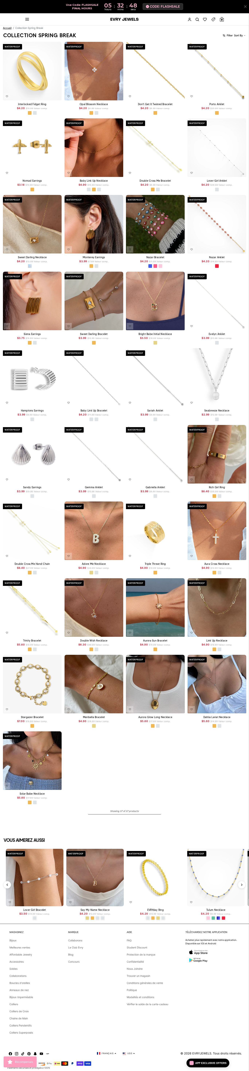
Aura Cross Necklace (216, 564)
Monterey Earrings (94, 257)
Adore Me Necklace (94, 564)
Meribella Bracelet (94, 717)
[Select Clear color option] (35, 266)
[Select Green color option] (213, 918)
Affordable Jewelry (20, 954)
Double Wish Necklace (93, 640)
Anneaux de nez (19, 990)
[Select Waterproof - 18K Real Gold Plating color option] (30, 113)
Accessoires (16, 961)
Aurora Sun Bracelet (155, 640)
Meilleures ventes (19, 947)
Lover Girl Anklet (217, 180)
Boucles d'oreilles (19, 982)
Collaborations (17, 975)
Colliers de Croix (19, 1011)
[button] (27, 19)
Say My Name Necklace (95, 910)
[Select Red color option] (217, 266)
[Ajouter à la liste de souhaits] (7, 96)
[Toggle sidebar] (213, 19)
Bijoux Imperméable (21, 997)
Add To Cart (49, 95)
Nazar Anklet (217, 257)
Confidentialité (135, 961)
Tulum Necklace (215, 910)
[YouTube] (41, 1053)
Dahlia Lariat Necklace (216, 717)
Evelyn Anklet (217, 333)
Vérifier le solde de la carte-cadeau (147, 1004)
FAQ (129, 940)
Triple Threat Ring (155, 564)
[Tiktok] (23, 1053)
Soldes (13, 968)
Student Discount (137, 947)
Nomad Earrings (32, 180)
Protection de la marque (141, 954)
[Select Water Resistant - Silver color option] (88, 189)
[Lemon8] (47, 1053)
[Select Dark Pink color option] (155, 266)
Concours (73, 961)
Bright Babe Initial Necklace (155, 333)
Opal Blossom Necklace (94, 104)
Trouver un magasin (138, 975)
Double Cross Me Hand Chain (32, 564)
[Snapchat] (35, 1053)
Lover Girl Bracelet (34, 910)
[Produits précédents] (7, 884)
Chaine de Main (18, 1018)
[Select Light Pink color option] (160, 266)
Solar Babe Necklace (32, 793)
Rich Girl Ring (217, 487)
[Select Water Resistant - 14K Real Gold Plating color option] (155, 343)
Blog (70, 954)
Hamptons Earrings (32, 410)
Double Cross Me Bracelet (155, 180)
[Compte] (189, 19)
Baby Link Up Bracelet (93, 410)
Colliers (13, 1004)
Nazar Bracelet (155, 257)
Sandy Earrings (32, 487)
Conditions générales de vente (145, 982)
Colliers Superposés (21, 1032)
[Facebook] (10, 1053)
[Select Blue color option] (150, 266)
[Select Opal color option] (30, 266)
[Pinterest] (29, 1053)
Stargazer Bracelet (32, 717)
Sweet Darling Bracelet (94, 333)
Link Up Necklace (216, 640)
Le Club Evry (75, 947)
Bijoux (13, 940)
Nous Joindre (135, 968)
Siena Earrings (32, 333)
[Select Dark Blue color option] (218, 918)
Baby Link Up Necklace (94, 180)
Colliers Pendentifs (20, 1025)
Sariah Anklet (155, 410)
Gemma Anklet (94, 487)
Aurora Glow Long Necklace (155, 717)
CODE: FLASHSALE (165, 6)
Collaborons (75, 940)
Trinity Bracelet (32, 640)
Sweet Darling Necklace (32, 257)
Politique (132, 990)
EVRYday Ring (155, 910)
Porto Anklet (216, 104)
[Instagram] (16, 1053)
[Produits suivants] (241, 884)
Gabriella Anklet (155, 487)
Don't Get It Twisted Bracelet (155, 104)
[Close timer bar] (245, 6)
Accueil (7, 27)
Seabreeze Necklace (216, 410)
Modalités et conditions (140, 997)
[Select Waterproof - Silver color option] (35, 113)
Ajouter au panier (50, 901)
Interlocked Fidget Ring (32, 104)
